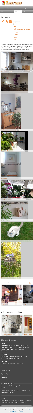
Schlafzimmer (16, 345)
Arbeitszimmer (19, 347)
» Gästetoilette (15, 32)
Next (31, 283)
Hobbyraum (26, 347)
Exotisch (3, 356)
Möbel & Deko (17, 8)
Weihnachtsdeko (5, 363)
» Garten (14, 39)
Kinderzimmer (4, 347)
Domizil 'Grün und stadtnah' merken (6, 21)
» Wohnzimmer (15, 34)
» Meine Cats (15, 37)
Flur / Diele (12, 347)
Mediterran (16, 358)
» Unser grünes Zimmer (17, 31)
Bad (21, 345)
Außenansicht (21, 349)
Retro (26, 356)
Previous (29, 283)
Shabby (3, 358)
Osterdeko (12, 363)
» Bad (14, 36)
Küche (10, 345)
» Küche (14, 26)
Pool (16, 349)
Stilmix (22, 356)
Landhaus (17, 356)
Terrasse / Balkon (5, 349)
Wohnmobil (4, 351)
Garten (12, 349)
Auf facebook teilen (10, 21)
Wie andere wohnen (5, 8)
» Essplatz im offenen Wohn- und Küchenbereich (21, 29)
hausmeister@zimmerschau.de (19, 402)
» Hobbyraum (15, 28)
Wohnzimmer (4, 345)
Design (7, 356)
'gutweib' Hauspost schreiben (2, 21)
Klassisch (12, 356)
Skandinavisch (9, 358)
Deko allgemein (19, 363)
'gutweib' (14, 22)
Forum (2, 11)
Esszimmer (25, 345)
